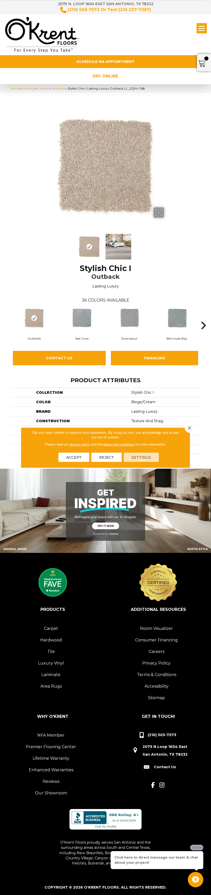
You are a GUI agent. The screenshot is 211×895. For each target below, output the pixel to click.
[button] (105, 61)
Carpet (43, 88)
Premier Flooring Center (51, 746)
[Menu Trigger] (202, 28)
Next (167, 244)
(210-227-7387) (134, 9)
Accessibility (157, 686)
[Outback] (34, 318)
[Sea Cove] (82, 318)
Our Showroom (51, 793)
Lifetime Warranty (51, 758)
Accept (74, 457)
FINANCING (154, 358)
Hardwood (51, 640)
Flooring (28, 88)
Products (58, 88)
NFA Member (51, 735)
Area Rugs (51, 686)
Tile (51, 651)
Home (14, 88)
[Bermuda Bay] (177, 318)
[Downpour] (129, 318)
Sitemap (156, 697)
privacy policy (79, 444)
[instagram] (162, 785)
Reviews (51, 781)
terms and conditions (118, 444)
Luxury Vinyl (51, 663)
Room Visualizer (156, 628)
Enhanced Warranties (51, 769)
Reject (106, 457)
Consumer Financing (156, 640)
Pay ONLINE (105, 76)
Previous (43, 244)
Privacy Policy (156, 663)
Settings (141, 457)
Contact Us (59, 358)
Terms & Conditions (156, 674)
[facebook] (153, 785)
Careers (156, 651)
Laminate (50, 674)
